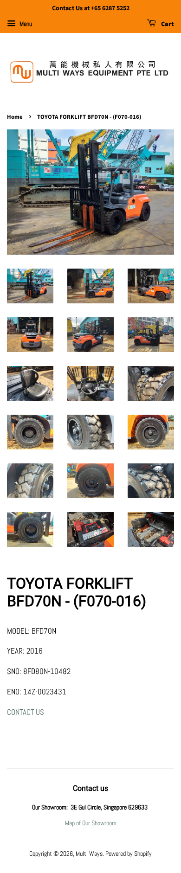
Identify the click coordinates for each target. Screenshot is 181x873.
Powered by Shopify (128, 853)
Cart (167, 24)
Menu (25, 23)
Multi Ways (89, 853)
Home (15, 117)
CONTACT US (25, 712)
